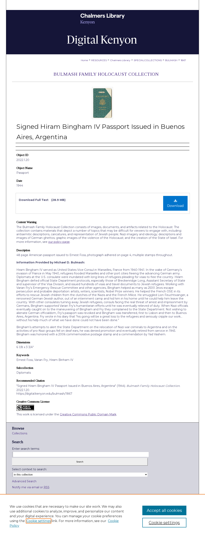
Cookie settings (38, 521)
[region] (102, 516)
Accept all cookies (164, 510)
